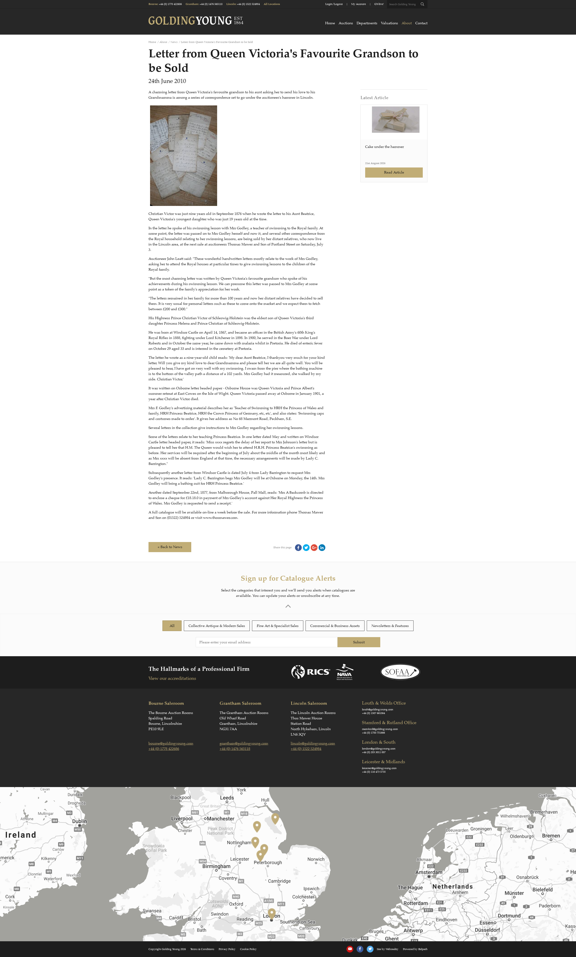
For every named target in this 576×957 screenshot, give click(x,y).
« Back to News (170, 547)
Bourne (153, 4)
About (407, 23)
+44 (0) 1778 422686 (170, 4)
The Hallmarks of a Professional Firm (199, 668)
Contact (421, 23)
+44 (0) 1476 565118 (211, 4)
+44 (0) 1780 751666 (373, 732)
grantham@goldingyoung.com (244, 743)
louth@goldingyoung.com (377, 709)
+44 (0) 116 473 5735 (374, 772)
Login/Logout (334, 4)
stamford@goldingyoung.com (380, 729)
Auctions (346, 23)
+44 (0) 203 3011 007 (374, 752)
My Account (358, 4)
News (174, 42)
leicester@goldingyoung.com (379, 768)
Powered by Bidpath (415, 949)
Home (330, 23)
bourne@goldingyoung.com (170, 743)
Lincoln (231, 4)
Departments (367, 23)
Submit (359, 642)
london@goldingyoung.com (379, 748)
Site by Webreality (387, 949)
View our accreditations (172, 678)
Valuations (389, 23)
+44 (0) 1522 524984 (248, 4)
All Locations (272, 4)
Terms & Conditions (202, 949)
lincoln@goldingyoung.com (313, 743)
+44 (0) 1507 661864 (373, 713)
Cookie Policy (248, 949)
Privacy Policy (227, 949)
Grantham (192, 4)
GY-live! (379, 4)
